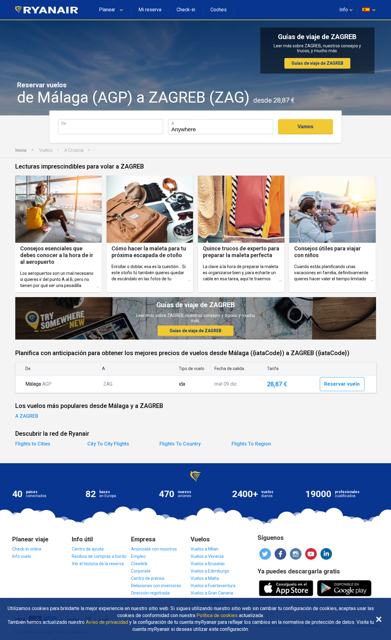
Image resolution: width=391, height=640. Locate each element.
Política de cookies (217, 615)
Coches (218, 10)
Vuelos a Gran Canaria (212, 593)
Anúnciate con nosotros (154, 549)
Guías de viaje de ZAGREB (317, 63)
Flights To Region (251, 444)
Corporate (141, 571)
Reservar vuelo (342, 384)
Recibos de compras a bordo (99, 556)
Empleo (138, 556)
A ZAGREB (26, 416)
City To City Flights (108, 444)
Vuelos (46, 150)
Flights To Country (180, 444)
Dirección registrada (150, 593)
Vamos (305, 126)
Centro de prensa (147, 578)
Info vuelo (21, 556)
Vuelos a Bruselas (208, 563)
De (63, 123)
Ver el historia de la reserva (98, 563)
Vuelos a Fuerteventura (213, 585)
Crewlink (139, 563)
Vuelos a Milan (204, 549)
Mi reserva (149, 10)
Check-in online (27, 549)
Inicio (21, 150)
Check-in (186, 10)
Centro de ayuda (88, 549)
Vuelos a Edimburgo (210, 571)
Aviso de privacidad (107, 622)
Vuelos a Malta (205, 578)
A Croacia (73, 150)
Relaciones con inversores (156, 585)
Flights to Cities (32, 444)
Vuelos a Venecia (207, 556)
